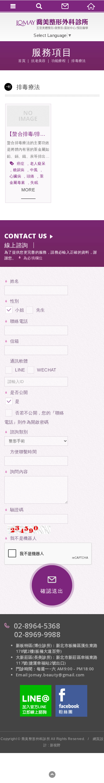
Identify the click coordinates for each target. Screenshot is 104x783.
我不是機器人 (23, 538)
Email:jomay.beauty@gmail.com (50, 675)
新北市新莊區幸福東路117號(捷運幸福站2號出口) (56, 660)
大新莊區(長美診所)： (36, 657)
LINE (20, 369)
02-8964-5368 (37, 625)
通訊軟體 (19, 361)
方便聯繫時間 (23, 451)
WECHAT (46, 369)
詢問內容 (19, 471)
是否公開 (19, 392)
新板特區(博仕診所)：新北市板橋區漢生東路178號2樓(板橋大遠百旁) (56, 648)
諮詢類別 (19, 431)
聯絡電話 (19, 321)
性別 (14, 301)
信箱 (14, 341)
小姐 (19, 309)
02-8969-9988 (37, 634)
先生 (40, 309)
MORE (28, 189)
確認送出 (51, 591)
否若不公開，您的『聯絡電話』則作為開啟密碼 (34, 417)
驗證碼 (16, 509)
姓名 (14, 281)
